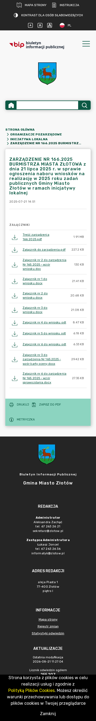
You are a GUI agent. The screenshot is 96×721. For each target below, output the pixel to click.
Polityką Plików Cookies (31, 690)
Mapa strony (35, 5)
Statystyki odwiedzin (48, 633)
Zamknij (48, 713)
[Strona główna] (11, 105)
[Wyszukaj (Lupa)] (84, 105)
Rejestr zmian (48, 626)
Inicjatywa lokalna (29, 139)
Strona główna (20, 129)
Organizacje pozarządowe (36, 134)
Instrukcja (69, 5)
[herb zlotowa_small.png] (48, 73)
